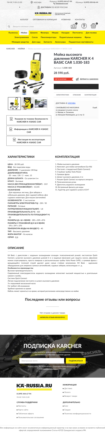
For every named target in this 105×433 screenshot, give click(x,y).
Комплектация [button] (90, 95)
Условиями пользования (49, 369)
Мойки (24, 33)
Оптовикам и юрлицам (45, 20)
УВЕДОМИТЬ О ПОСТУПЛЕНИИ (76, 86)
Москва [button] (72, 103)
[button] (61, 3)
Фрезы (88, 37)
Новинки (66, 20)
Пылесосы (13, 33)
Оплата (67, 392)
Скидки (67, 410)
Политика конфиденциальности (77, 414)
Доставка (68, 389)
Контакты (80, 20)
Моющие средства (20, 42)
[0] (93, 26)
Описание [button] (77, 95)
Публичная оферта (26, 414)
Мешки (55, 33)
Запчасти (48, 42)
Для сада (36, 42)
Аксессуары (60, 42)
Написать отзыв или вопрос (52, 317)
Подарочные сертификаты (81, 42)
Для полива (91, 33)
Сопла (35, 37)
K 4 (16, 237)
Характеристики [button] (62, 95)
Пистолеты (77, 33)
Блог (66, 406)
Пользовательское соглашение (31, 418)
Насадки (65, 33)
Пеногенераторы (48, 37)
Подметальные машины (70, 37)
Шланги (34, 33)
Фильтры (45, 33)
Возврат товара (70, 396)
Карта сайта (23, 410)
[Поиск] (9, 26)
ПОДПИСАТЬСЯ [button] (76, 361)
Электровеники (21, 37)
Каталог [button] (24, 20)
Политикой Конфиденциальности (65, 366)
